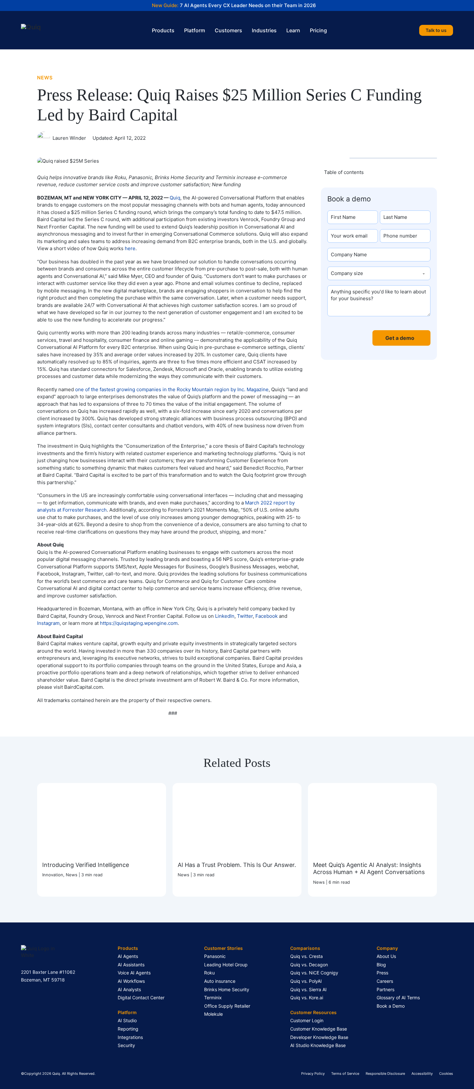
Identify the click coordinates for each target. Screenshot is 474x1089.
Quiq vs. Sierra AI (308, 989)
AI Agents (128, 956)
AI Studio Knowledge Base (318, 1045)
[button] (379, 172)
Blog (381, 964)
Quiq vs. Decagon (309, 964)
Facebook (266, 616)
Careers (385, 981)
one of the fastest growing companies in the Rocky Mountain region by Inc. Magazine (172, 389)
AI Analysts (129, 989)
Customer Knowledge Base (318, 1029)
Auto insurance (219, 981)
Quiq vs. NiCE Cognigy (314, 972)
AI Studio (127, 1020)
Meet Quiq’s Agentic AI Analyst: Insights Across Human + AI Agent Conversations (369, 868)
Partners (385, 989)
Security (126, 1045)
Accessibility (422, 1073)
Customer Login (306, 1020)
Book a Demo (391, 1006)
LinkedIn (224, 616)
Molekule (213, 1014)
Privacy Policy (313, 1073)
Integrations (130, 1037)
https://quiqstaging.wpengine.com (139, 623)
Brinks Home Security (226, 989)
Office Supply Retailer (227, 1006)
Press (382, 972)
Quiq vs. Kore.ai (306, 997)
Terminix (213, 997)
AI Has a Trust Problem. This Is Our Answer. (237, 864)
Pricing (318, 30)
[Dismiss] (471, 3)
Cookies (446, 1073)
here (130, 248)
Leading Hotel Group (226, 964)
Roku (209, 972)
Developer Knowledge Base (319, 1037)
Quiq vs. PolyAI (306, 981)
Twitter (245, 616)
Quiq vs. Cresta (306, 956)
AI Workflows (131, 981)
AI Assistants (131, 964)
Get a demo (399, 338)
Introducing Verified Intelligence (85, 864)
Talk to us (436, 30)
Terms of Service (345, 1073)
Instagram (48, 623)
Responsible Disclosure (385, 1073)
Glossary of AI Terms (398, 997)
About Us (386, 956)
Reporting (128, 1029)
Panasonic (215, 956)
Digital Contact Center (141, 997)
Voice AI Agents (134, 972)
